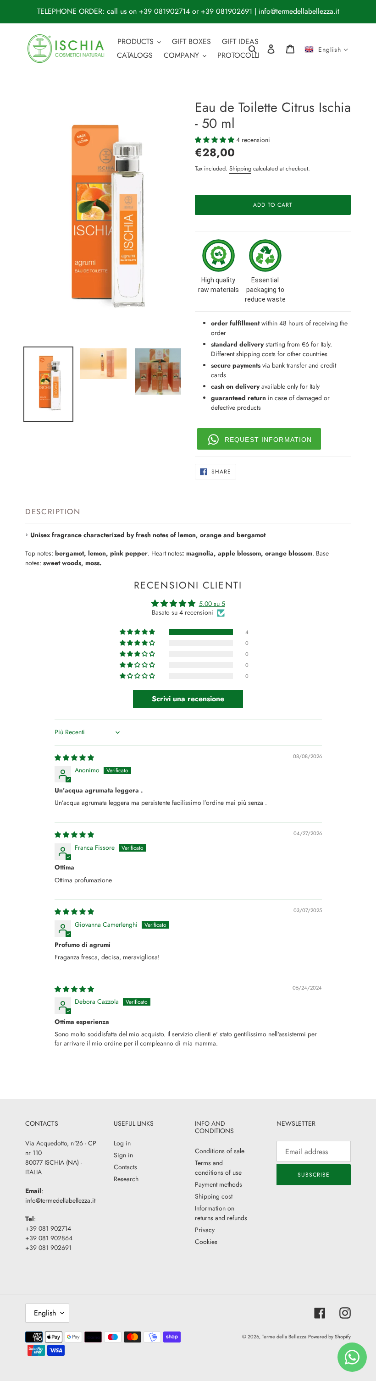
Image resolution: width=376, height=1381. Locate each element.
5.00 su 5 (212, 603)
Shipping (240, 168)
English (45, 1313)
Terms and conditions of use (218, 1167)
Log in (122, 1143)
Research (126, 1178)
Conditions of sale (219, 1150)
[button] (215, 139)
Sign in (123, 1155)
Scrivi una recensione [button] (188, 698)
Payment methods (218, 1184)
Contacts (125, 1167)
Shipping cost (213, 1196)
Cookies (206, 1241)
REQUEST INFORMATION (268, 439)
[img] (74, 757)
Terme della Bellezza (284, 1336)
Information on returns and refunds (221, 1213)
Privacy (205, 1229)
